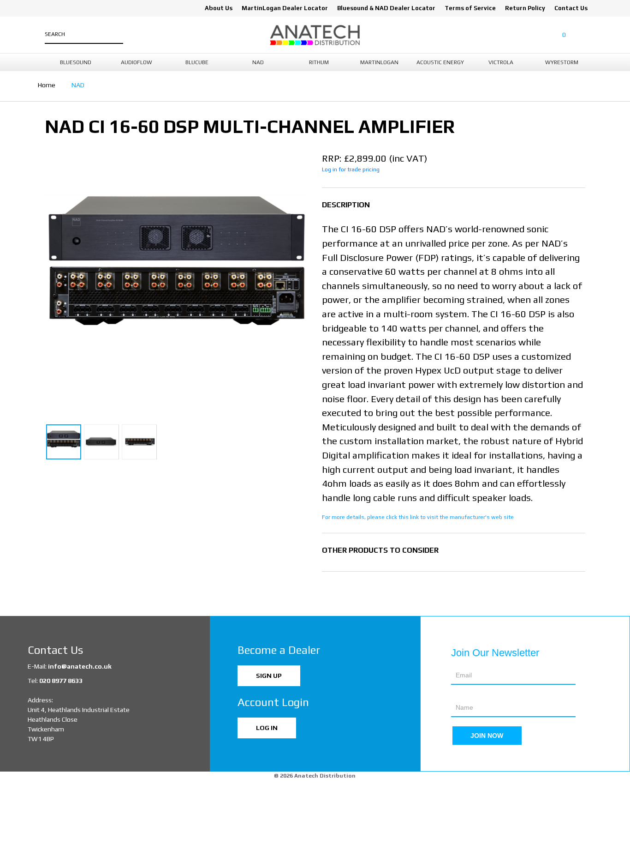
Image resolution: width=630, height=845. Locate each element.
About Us (218, 8)
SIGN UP (269, 675)
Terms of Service (470, 8)
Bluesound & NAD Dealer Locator (386, 8)
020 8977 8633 (61, 680)
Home (46, 85)
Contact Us (571, 8)
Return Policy (525, 8)
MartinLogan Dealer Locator (285, 8)
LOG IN (267, 727)
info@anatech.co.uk (80, 666)
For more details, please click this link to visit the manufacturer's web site (418, 517)
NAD (77, 85)
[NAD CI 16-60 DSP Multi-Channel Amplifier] (176, 282)
